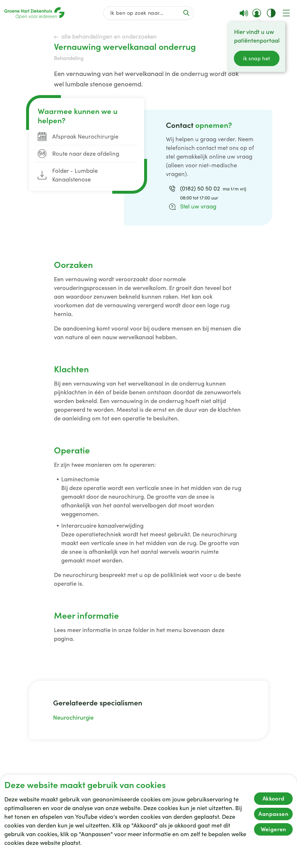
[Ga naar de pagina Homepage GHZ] (34, 13)
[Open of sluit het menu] (286, 13)
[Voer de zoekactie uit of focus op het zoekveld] (186, 12)
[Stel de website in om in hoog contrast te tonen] (271, 13)
